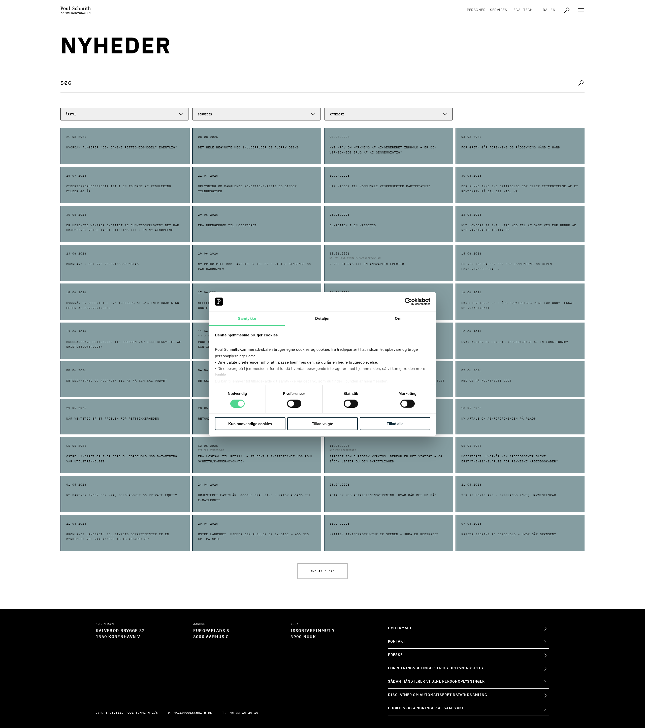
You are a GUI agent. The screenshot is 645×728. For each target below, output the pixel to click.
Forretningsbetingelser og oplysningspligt (436, 668)
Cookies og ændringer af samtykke (426, 708)
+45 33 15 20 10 (243, 712)
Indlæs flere (322, 570)
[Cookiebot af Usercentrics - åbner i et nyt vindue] (408, 301)
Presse (395, 655)
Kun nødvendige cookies (250, 424)
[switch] (294, 403)
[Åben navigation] (581, 10)
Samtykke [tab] (247, 318)
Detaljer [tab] (322, 318)
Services (498, 10)
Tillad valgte (322, 424)
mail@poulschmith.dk (193, 712)
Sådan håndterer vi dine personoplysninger (436, 681)
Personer (476, 10)
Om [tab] (398, 318)
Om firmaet (400, 628)
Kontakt (396, 641)
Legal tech (522, 10)
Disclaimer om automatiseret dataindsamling (437, 695)
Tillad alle (395, 424)
